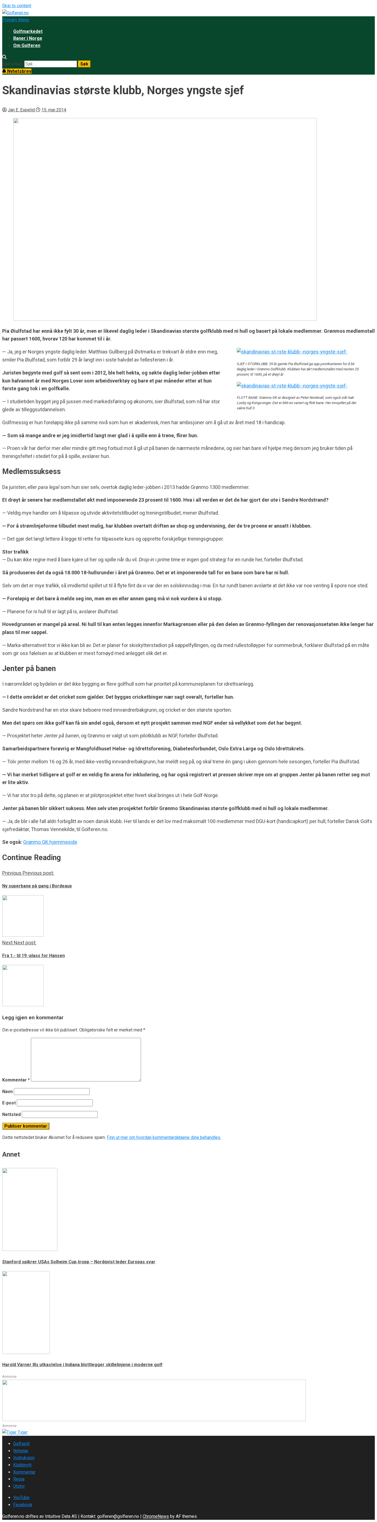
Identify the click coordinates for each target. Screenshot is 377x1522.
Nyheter (20, 1450)
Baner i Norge (27, 38)
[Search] (4, 57)
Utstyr (19, 1486)
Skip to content (16, 5)
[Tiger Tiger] (15, 1432)
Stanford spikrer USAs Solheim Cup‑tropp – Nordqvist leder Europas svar (78, 1261)
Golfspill (21, 1443)
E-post (9, 1103)
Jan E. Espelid (22, 109)
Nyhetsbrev (18, 71)
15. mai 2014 (53, 109)
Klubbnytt (22, 1465)
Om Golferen (26, 45)
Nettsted (11, 1114)
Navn (7, 1091)
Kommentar (16, 1080)
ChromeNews (156, 1516)
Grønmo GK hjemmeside (50, 842)
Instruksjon (23, 1457)
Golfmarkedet (28, 31)
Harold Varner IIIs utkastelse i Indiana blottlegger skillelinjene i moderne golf (82, 1364)
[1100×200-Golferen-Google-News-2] (154, 1419)
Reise (19, 1479)
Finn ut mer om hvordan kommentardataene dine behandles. (164, 1137)
